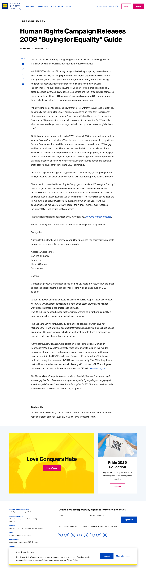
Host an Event (14, 540)
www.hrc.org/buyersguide (98, 216)
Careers (12, 526)
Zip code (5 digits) (101, 516)
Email (66, 516)
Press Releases (33, 21)
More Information (123, 556)
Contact (12, 546)
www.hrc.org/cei (98, 368)
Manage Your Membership (19, 509)
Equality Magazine (16, 516)
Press (11, 533)
